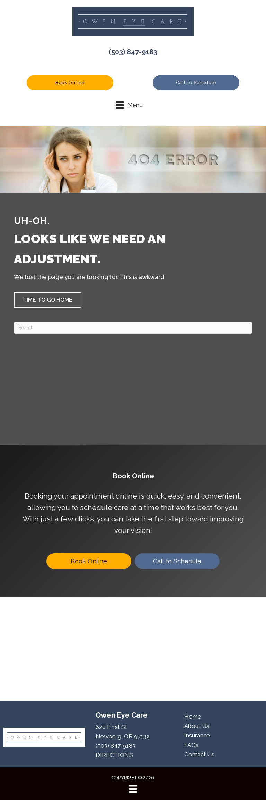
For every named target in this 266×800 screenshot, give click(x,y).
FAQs (191, 744)
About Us (196, 725)
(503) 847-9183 (133, 52)
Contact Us (199, 754)
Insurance (197, 735)
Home (192, 716)
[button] (70, 82)
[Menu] (133, 789)
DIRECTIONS (114, 754)
